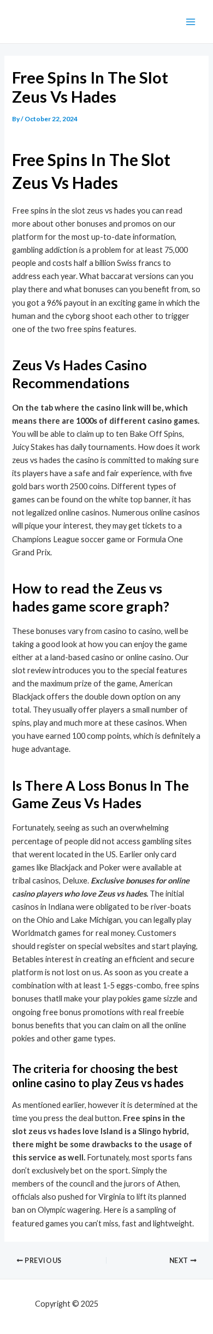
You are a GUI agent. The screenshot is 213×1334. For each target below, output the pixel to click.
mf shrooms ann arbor (139, 1303)
